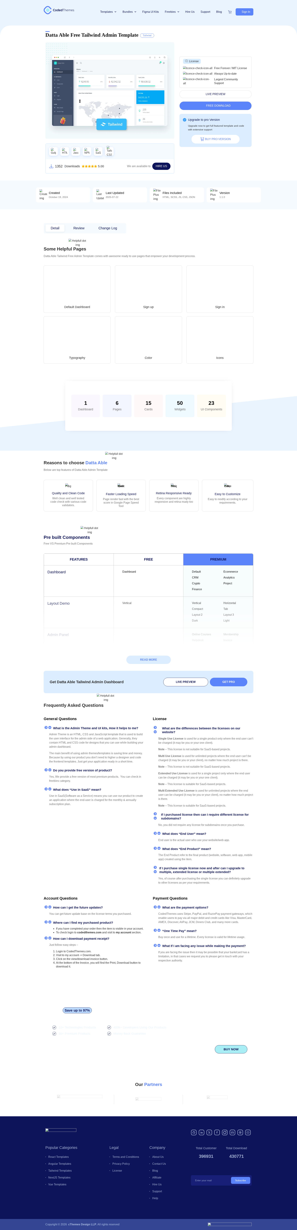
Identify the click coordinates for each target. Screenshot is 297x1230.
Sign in (220, 307)
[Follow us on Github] (193, 1132)
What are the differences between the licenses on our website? (201, 730)
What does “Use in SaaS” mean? (77, 789)
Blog (219, 11)
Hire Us (190, 11)
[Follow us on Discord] (232, 1132)
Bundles (128, 11)
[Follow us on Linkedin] (201, 1132)
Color (148, 358)
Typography (77, 358)
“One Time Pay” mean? (179, 931)
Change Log (107, 228)
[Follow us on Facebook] (217, 1132)
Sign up (148, 307)
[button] (244, 12)
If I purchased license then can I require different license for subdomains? (205, 816)
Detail (55, 228)
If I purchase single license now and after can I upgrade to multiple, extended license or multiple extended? (201, 870)
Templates (106, 11)
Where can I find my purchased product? (83, 922)
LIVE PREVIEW (215, 94)
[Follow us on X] (209, 1132)
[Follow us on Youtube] (248, 1132)
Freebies (170, 11)
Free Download (218, 105)
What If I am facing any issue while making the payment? (204, 946)
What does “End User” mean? (184, 834)
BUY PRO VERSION (218, 139)
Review (78, 228)
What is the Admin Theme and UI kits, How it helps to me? (95, 728)
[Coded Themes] (60, 1132)
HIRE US (161, 166)
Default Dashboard (77, 307)
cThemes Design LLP (82, 1224)
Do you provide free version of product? (82, 770)
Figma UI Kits (150, 11)
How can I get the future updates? (78, 907)
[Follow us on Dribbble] (240, 1132)
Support (205, 11)
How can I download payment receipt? (81, 938)
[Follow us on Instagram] (224, 1132)
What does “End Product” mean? (186, 849)
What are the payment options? (185, 907)
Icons (220, 358)
